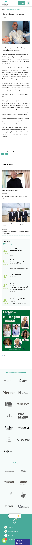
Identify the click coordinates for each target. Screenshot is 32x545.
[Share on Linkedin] (6, 155)
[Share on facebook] (2, 155)
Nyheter (3, 9)
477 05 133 (10, 535)
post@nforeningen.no (13, 531)
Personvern (11, 527)
